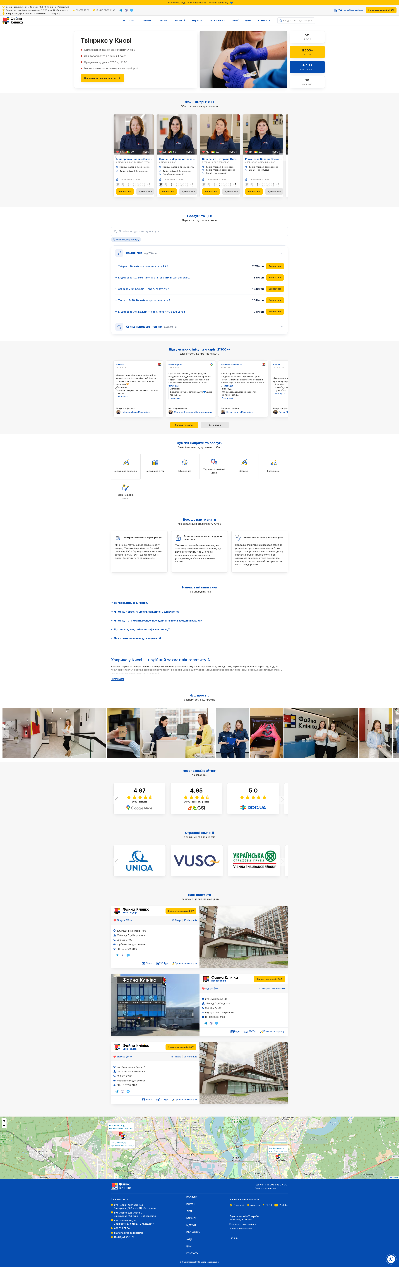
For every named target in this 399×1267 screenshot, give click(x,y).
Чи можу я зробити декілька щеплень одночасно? (146, 611)
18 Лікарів (176, 1056)
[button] (121, 1134)
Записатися (125, 191)
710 (207, 151)
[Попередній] (116, 157)
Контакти (264, 20)
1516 (122, 151)
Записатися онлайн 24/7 (381, 10)
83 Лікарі (176, 920)
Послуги (10, 28)
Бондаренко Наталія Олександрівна (139, 159)
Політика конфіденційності (243, 1224)
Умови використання (240, 1228)
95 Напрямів (190, 920)
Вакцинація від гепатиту (46, 28)
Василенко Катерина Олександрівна (226, 159)
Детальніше (145, 191)
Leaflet (395, 1177)
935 (164, 151)
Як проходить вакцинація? (131, 602)
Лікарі (163, 20)
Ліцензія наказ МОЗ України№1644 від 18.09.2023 (244, 1218)
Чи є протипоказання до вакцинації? (137, 638)
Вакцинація (24, 28)
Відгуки (197, 20)
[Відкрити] (391, 1259)
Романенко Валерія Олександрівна (268, 159)
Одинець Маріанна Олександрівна (181, 159)
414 (250, 151)
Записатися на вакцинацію (100, 78)
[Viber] (126, 10)
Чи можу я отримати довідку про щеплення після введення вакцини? (159, 620)
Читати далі (117, 678)
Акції (235, 20)
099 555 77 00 (82, 10)
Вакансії (180, 20)
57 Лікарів (264, 988)
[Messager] (131, 10)
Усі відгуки (215, 425)
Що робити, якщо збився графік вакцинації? (142, 629)
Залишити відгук (184, 425)
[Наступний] (282, 157)
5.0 (132, 151)
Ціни (248, 20)
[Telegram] (120, 10)
